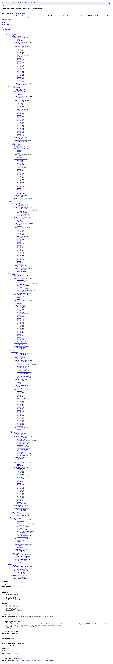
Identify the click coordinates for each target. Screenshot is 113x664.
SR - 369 (19, 80)
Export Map (17, 660)
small (18, 43)
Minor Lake (20, 550)
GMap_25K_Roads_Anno (20, 389)
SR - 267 (19, 75)
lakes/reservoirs (21, 84)
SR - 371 (19, 65)
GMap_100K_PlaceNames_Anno (22, 223)
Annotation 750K (15, 36)
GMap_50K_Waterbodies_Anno (21, 346)
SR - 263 (19, 61)
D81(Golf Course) (21, 214)
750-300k (10, 35)
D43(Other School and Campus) (25, 364)
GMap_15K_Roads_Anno (20, 467)
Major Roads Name (22, 55)
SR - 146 (19, 71)
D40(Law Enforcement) (22, 377)
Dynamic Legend (6, 27)
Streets (19, 56)
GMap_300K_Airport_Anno (20, 89)
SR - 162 (19, 74)
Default (19, 90)
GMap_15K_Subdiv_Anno (20, 505)
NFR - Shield (20, 264)
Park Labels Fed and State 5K (21, 556)
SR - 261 (19, 62)
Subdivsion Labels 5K (19, 557)
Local (18, 153)
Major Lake (20, 551)
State (18, 39)
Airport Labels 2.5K (18, 573)
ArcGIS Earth (33, 11)
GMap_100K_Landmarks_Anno (21, 207)
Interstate (19, 47)
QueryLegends (37, 660)
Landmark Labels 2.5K (19, 568)
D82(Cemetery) (21, 291)
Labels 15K (13, 512)
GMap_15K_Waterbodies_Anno (21, 508)
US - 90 (19, 49)
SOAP (6, 5)
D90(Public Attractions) (22, 215)
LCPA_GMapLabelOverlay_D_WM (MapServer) (29, 2)
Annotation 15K (14, 432)
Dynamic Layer (18, 658)
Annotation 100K (15, 203)
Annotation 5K (14, 518)
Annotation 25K (14, 352)
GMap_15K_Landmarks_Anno (21, 436)
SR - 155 (19, 72)
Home (3, 2)
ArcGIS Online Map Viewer (23, 11)
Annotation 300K (15, 87)
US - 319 (19, 52)
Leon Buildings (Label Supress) (21, 562)
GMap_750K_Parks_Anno (20, 37)
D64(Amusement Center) (23, 373)
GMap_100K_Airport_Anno (20, 204)
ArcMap (40, 11)
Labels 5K (13, 553)
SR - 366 (19, 78)
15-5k (9, 431)
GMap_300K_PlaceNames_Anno (22, 96)
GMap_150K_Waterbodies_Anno (22, 198)
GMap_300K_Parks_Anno (20, 91)
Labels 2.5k (14, 565)
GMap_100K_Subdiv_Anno (20, 265)
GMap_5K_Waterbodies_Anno (21, 549)
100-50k (10, 201)
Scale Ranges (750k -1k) (11, 34)
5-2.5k (9, 517)
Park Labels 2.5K (18, 572)
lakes (18, 199)
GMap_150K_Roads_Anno (20, 159)
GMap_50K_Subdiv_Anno (20, 343)
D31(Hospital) (20, 208)
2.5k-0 (9, 564)
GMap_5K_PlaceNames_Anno (21, 544)
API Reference (106, 3)
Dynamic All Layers (6, 29)
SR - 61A (19, 68)
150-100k (10, 143)
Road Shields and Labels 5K (21, 554)
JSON (3, 5)
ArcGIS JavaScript (11, 11)
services (8, 2)
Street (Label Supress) (19, 560)
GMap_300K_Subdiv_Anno (20, 137)
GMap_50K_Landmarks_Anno (21, 278)
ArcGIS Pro (45, 11)
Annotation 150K (15, 144)
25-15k (9, 350)
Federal (19, 94)
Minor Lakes (20, 269)
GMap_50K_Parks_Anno (20, 294)
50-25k (9, 273)
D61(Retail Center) (21, 211)
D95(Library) (20, 452)
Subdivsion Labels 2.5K (19, 569)
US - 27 (19, 50)
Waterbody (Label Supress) (20, 515)
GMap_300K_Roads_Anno (20, 100)
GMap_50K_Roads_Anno (20, 305)
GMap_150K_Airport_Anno (20, 145)
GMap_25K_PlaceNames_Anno (21, 385)
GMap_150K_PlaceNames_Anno (22, 154)
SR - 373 (19, 81)
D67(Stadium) (20, 212)
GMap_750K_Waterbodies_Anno (22, 83)
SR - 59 (19, 58)
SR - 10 (19, 66)
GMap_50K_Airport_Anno (20, 275)
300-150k (10, 86)
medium (19, 45)
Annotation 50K (14, 274)
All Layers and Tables (7, 24)
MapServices (14, 2)
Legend (3, 22)
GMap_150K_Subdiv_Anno (20, 195)
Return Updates (49, 660)
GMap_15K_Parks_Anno (20, 457)
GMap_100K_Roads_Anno (20, 227)
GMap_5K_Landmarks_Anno (21, 519)
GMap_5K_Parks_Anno (19, 538)
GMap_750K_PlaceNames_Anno (22, 42)
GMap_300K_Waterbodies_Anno (22, 140)
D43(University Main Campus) (24, 290)
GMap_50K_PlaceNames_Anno (21, 300)
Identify (23, 660)
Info (12, 658)
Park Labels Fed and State (20, 514)
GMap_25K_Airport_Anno (20, 357)
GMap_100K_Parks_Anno (20, 217)
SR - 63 (19, 69)
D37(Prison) (20, 281)
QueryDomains (29, 660)
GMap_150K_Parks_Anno (20, 148)
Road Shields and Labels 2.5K (21, 566)
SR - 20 (19, 53)
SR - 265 (19, 77)
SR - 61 (19, 63)
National (19, 40)
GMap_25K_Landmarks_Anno (21, 360)
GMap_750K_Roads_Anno (20, 46)
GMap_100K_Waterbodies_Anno (22, 268)
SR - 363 (19, 59)
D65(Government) (21, 285)
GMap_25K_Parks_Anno (20, 379)
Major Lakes (20, 271)
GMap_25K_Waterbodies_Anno (21, 353)
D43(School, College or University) (25, 210)
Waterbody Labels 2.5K (19, 570)
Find (43, 660)
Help (101, 3)
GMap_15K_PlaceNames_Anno (21, 462)
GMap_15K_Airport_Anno (20, 433)
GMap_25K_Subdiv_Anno (20, 427)
